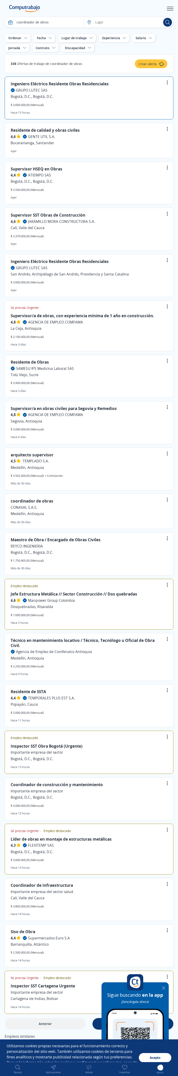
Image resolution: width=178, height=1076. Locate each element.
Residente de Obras (30, 362)
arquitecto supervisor (32, 455)
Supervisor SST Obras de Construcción (48, 215)
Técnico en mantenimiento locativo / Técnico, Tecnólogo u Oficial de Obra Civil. (83, 642)
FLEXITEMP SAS (41, 845)
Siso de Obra (23, 931)
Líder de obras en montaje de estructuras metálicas (61, 839)
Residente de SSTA (28, 691)
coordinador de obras (32, 501)
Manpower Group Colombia (51, 600)
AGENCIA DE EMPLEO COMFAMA (55, 322)
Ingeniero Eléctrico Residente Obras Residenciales (60, 83)
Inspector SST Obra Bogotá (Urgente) (47, 746)
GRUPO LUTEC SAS (32, 90)
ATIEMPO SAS (39, 175)
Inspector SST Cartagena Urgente (43, 986)
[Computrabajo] (24, 8)
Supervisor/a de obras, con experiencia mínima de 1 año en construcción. (82, 315)
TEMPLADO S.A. (36, 461)
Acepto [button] (155, 1057)
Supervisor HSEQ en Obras (36, 169)
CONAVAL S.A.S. (24, 507)
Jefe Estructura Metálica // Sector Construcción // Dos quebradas (74, 594)
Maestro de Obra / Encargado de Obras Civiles (56, 539)
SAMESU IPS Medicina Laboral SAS (45, 368)
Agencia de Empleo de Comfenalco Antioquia (54, 651)
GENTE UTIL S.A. (41, 136)
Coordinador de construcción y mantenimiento (57, 784)
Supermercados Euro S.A (49, 938)
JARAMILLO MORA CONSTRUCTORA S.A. (61, 221)
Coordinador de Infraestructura (42, 885)
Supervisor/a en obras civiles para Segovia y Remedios (64, 408)
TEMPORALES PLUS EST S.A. (51, 698)
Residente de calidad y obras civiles (45, 130)
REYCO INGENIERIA (27, 546)
